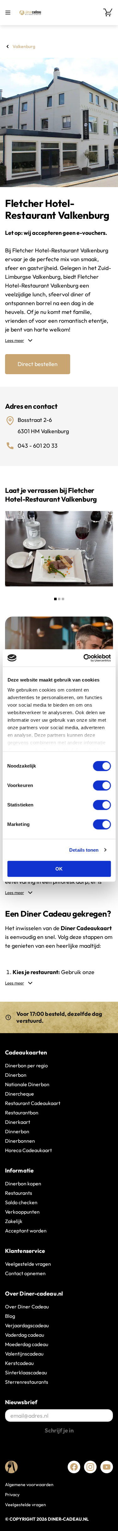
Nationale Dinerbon (27, 1084)
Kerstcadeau (19, 1363)
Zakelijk (13, 1221)
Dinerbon (15, 1075)
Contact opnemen (25, 1273)
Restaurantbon (21, 1112)
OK (59, 868)
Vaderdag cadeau (24, 1335)
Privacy (12, 1494)
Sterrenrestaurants (26, 1382)
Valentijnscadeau (24, 1353)
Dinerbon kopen (23, 1183)
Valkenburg (24, 46)
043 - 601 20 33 (38, 445)
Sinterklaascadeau (26, 1372)
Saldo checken (21, 1202)
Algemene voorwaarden (29, 1484)
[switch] (102, 785)
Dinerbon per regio (26, 1065)
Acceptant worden (26, 1230)
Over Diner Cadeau (27, 1306)
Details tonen (83, 850)
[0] (108, 13)
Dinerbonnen (20, 1141)
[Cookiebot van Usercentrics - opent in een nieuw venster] (84, 658)
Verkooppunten (22, 1212)
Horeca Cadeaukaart (28, 1150)
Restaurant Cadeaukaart (32, 1103)
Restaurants (18, 1193)
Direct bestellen (38, 364)
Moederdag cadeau (26, 1344)
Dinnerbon (17, 1131)
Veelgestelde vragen (28, 1264)
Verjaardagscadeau (27, 1325)
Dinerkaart (17, 1122)
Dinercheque (19, 1094)
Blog (10, 1316)
